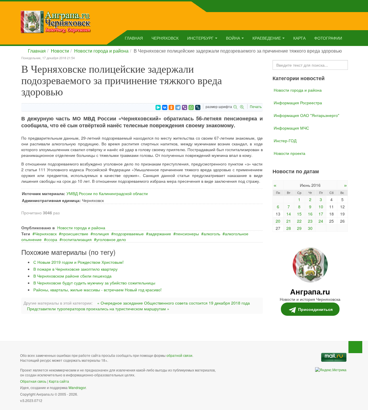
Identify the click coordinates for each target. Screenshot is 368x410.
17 (321, 214)
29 (299, 228)
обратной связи (179, 355)
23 (310, 221)
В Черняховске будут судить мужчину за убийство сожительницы (94, 283)
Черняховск (165, 38)
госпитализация (77, 239)
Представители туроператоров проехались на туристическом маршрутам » (98, 308)
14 (288, 214)
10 (321, 206)
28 (288, 228)
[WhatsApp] (191, 107)
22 (299, 221)
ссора (51, 239)
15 (299, 214)
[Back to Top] (355, 347)
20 (278, 221)
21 (288, 221)
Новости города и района (101, 50)
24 (321, 221)
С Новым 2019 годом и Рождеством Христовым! (78, 262)
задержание (159, 233)
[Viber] (184, 107)
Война (233, 38)
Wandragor (77, 387)
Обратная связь (33, 381)
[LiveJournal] (197, 107)
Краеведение (266, 38)
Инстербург (200, 38)
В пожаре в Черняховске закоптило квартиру (75, 269)
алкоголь (212, 233)
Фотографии (328, 38)
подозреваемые (129, 233)
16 (310, 214)
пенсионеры (187, 233)
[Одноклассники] (171, 107)
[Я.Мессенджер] (158, 107)
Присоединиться (315, 309)
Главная (134, 38)
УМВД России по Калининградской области (107, 193)
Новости (60, 50)
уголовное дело (111, 239)
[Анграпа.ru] (55, 21)
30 (310, 228)
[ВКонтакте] (164, 107)
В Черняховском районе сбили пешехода (72, 276)
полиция (101, 233)
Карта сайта (59, 381)
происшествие (74, 233)
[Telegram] (178, 107)
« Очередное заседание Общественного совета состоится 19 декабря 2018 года (173, 303)
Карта (299, 38)
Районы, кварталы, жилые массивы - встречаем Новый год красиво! (97, 289)
